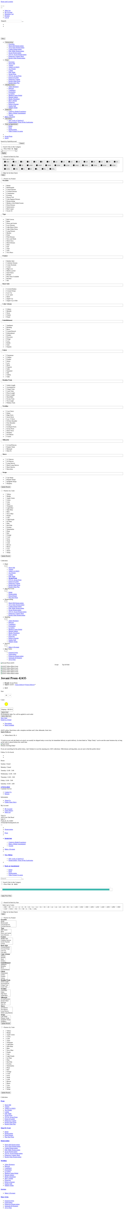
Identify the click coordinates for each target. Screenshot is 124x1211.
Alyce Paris (12, 659)
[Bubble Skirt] (7, 939)
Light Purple (10, 519)
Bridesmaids (10, 187)
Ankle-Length (11, 385)
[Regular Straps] (6, 1018)
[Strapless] (6, 1021)
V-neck (9, 436)
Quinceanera (10, 207)
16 (79, 162)
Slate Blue (10, 510)
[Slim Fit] (5, 1004)
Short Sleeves (11, 467)
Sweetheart (10, 434)
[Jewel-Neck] (5, 995)
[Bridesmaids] (8, 923)
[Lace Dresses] (6, 935)
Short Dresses (11, 243)
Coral (8, 537)
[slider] (111, 889)
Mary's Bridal (13, 635)
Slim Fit (9, 451)
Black (8, 547)
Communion (10, 193)
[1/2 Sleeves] (7, 1008)
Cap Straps (10, 477)
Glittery (9, 309)
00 (16, 162)
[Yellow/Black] (6, 704)
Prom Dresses (11, 205)
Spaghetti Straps (11, 481)
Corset (9, 267)
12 (64, 162)
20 (94, 162)
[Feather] (4, 976)
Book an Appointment (21, 3)
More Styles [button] (8, 649)
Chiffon (9, 357)
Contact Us (8, 792)
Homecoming (11, 201)
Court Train (10, 391)
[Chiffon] (4, 975)
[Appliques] (5, 964)
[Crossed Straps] (6, 949)
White (8, 552)
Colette (11, 574)
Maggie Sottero (13, 631)
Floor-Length (11, 393)
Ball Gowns (10, 219)
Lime (8, 502)
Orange (9, 535)
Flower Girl (10, 197)
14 (71, 162)
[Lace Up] (6, 950)
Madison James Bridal (15, 629)
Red (8, 533)
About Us (8, 800)
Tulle (8, 377)
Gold (8, 543)
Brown (9, 545)
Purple (9, 515)
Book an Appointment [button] (12, 866)
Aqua (8, 504)
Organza (9, 367)
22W (67, 165)
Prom (6, 833)
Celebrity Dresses (12, 263)
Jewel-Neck (10, 417)
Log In (7, 17)
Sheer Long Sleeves (13, 465)
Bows (8, 329)
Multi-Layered (11, 271)
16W (40, 165)
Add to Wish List (6, 716)
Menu (3, 38)
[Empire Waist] (5, 1001)
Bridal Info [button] (8, 838)
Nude (8, 541)
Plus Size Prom (13, 597)
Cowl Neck (10, 411)
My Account (8, 12)
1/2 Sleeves (10, 459)
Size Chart (4, 718)
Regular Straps (11, 479)
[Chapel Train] (5, 985)
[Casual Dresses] (8, 925)
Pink (8, 523)
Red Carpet (10, 209)
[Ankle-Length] (5, 982)
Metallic (9, 311)
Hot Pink (9, 525)
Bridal (8, 185)
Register (7, 16)
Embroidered (11, 333)
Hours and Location (7, 1)
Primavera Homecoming (16, 656)
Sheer (8, 297)
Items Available (9, 725)
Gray (8, 549)
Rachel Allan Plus (14, 587)
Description (8, 723)
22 (102, 162)
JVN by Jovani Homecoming (17, 612)
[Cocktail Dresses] (8, 926)
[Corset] (7, 943)
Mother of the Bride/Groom (15, 203)
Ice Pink (9, 521)
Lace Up (9, 293)
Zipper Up (10, 298)
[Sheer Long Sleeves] (7, 1013)
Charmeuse (10, 355)
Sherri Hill (12, 567)
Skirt (8, 245)
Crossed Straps (11, 291)
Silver (8, 550)
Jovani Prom (13, 578)
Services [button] (7, 643)
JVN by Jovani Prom (15, 580)
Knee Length (11, 395)
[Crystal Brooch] (5, 969)
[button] (9, 42)
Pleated (9, 274)
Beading (9, 327)
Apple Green (11, 498)
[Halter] (5, 992)
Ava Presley (12, 573)
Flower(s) (9, 337)
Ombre (9, 315)
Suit (8, 246)
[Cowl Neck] (5, 990)
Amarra (11, 569)
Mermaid (9, 449)
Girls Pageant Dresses (13, 199)
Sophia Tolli (12, 640)
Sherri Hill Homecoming (16, 603)
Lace (8, 341)
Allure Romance (14, 621)
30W (104, 165)
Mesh (8, 365)
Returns (7, 794)
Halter (8, 413)
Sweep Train (10, 399)
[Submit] (22, 21)
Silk (8, 373)
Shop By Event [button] (9, 588)
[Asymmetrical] (5, 983)
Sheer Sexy (10, 241)
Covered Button (11, 289)
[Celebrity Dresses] (7, 940)
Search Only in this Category (12, 147)
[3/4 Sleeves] (7, 1009)
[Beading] (5, 966)
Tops (8, 248)
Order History (9, 810)
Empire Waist (11, 447)
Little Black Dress (12, 227)
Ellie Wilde (12, 576)
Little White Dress (12, 229)
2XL (53, 169)
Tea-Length (10, 401)
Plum (8, 531)
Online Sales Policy (11, 802)
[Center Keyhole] (7, 942)
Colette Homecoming (15, 606)
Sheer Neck (10, 431)
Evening (9, 195)
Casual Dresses (11, 189)
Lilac (8, 517)
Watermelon (10, 529)
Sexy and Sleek (11, 239)
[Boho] (6, 932)
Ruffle (8, 343)
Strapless (9, 432)
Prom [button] (6, 564)
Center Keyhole (11, 265)
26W (86, 165)
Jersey (8, 361)
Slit (8, 280)
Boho (8, 221)
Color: (3, 700)
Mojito (9, 496)
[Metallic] (3, 957)
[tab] (64, 575)
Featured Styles (13, 652)
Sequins (9, 347)
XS (16, 169)
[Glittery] (3, 956)
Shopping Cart (9, 14)
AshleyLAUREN (14, 571)
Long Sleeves (11, 463)
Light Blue (10, 508)
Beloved (11, 622)
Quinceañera (12, 654)
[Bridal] (8, 921)
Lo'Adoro (12, 628)
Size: (2, 691)
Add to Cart (5, 712)
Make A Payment (14, 647)
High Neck (10, 415)
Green (8, 500)
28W (95, 165)
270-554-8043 (5, 3)
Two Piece (10, 252)
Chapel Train (11, 389)
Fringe (9, 339)
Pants (8, 235)
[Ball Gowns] (6, 930)
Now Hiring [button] (8, 855)
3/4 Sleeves (10, 461)
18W (49, 165)
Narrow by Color (9, 491)
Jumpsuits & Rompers (15, 658)
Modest (9, 233)
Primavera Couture (14, 583)
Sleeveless (10, 469)
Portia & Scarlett (14, 581)
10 (56, 162)
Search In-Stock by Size (11, 156)
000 (7, 162)
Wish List (7, 10)
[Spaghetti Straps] (6, 1020)
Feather (9, 335)
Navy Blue (10, 514)
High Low (10, 269)
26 (117, 162)
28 (7, 165)
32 (22, 165)
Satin (8, 369)
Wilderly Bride (13, 642)
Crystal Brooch (11, 331)
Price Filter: (7, 149)
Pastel (8, 317)
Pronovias (12, 636)
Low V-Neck (11, 419)
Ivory (8, 539)
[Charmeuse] (4, 973)
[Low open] (6, 952)
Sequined (9, 371)
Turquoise (10, 506)
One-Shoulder (11, 423)
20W (58, 165)
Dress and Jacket (12, 223)
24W (77, 165)
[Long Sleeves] (7, 1011)
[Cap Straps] (6, 1016)
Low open (10, 295)
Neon (8, 313)
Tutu (8, 250)
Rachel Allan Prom (14, 585)
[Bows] (5, 968)
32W (113, 165)
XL (45, 169)
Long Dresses (11, 231)
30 (15, 165)
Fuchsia (9, 527)
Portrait (9, 425)
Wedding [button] (7, 617)
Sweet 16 (9, 211)
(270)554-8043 (5, 787)
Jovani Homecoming (15, 610)
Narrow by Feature (10, 179)
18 (87, 162)
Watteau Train (11, 403)
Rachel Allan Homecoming (17, 615)
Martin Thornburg (14, 633)
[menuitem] (64, 10)
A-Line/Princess (11, 445)
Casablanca (12, 624)
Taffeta (9, 375)
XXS (8, 169)
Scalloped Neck (11, 427)
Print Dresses (11, 237)
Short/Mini (10, 397)
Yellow (9, 494)
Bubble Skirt (10, 261)
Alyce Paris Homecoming (16, 605)
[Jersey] (4, 978)
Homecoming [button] (9, 599)
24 (109, 162)
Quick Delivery (30, 685)
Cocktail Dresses (12, 191)
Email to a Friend (6, 720)
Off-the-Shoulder (12, 421)
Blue (8, 512)
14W (30, 165)
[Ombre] (3, 961)
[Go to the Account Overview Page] (1, 7)
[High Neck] (5, 994)
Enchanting (12, 626)
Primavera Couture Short (16, 613)
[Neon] (3, 959)
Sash (8, 345)
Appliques (10, 325)
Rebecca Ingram (14, 638)
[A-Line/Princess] (5, 999)
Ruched (9, 278)
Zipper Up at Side (12, 300)
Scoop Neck (10, 429)
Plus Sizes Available (13, 276)
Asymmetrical (11, 387)
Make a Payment (10, 849)
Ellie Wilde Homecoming (16, 608)
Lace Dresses (11, 225)
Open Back (10, 273)
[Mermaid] (5, 1002)
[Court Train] (5, 987)
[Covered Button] (6, 947)
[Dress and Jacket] (6, 933)
